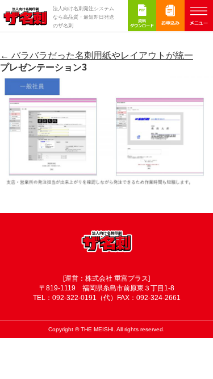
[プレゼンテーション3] (106, 190)
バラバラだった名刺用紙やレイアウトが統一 (96, 55)
